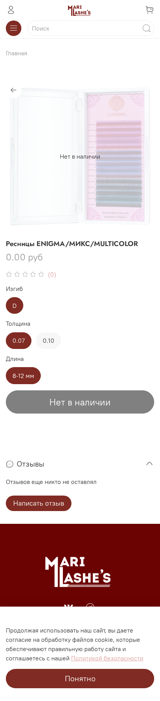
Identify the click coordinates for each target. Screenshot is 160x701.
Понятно (80, 678)
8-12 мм (23, 376)
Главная (16, 53)
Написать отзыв (38, 503)
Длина (15, 358)
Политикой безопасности (107, 658)
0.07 (18, 340)
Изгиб (14, 288)
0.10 (48, 340)
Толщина (18, 323)
